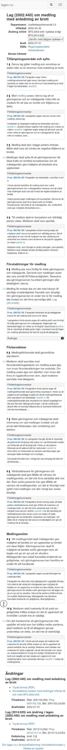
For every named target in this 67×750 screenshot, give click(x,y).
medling (21, 95)
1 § (8, 64)
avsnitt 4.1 (11, 126)
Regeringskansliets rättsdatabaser (38, 48)
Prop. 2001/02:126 (15, 77)
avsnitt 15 (20, 242)
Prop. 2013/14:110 (41, 730)
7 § (8, 419)
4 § (8, 217)
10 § (9, 608)
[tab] (35, 73)
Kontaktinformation (53, 744)
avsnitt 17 (50, 659)
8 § (8, 471)
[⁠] (51, 5)
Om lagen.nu (9, 744)
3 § (8, 145)
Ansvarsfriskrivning (29, 744)
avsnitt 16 (51, 448)
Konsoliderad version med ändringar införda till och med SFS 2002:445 (39, 692)
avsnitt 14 (41, 397)
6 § (8, 352)
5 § (8, 269)
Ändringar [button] (12, 338)
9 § (8, 539)
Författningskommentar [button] (19, 73)
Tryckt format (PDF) (24, 687)
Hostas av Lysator (33, 748)
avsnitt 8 (32, 86)
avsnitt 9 (59, 326)
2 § (8, 95)
